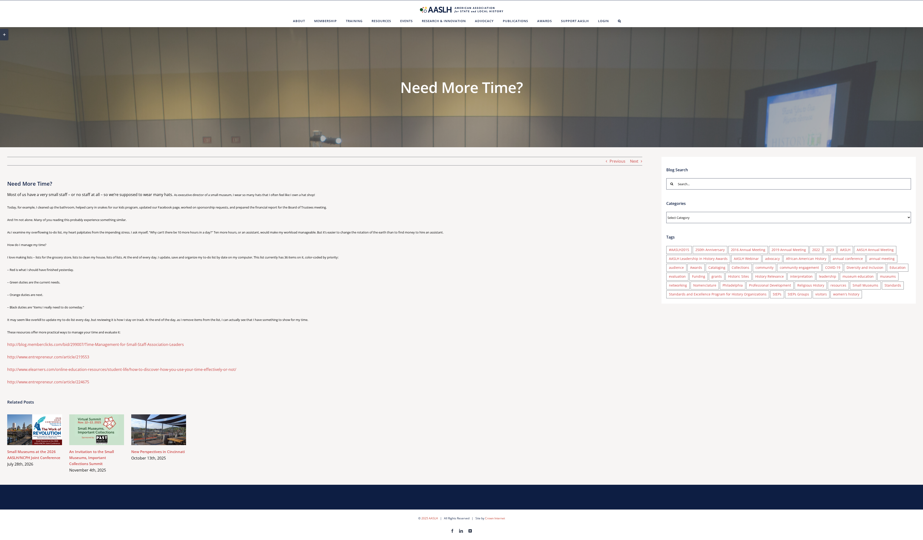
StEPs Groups (798, 294)
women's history (846, 294)
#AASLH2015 (679, 249)
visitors (821, 294)
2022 (816, 249)
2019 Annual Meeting (789, 249)
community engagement (799, 267)
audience (676, 267)
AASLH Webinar (746, 258)
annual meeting (882, 258)
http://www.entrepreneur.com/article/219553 (48, 357)
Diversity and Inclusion (865, 267)
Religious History (810, 285)
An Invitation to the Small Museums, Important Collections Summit (89, 429)
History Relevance (769, 276)
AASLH (845, 249)
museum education (858, 276)
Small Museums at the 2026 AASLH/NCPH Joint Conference (27, 429)
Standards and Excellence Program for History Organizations (718, 294)
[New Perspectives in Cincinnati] (158, 429)
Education (898, 267)
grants (716, 276)
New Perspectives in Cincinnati (151, 429)
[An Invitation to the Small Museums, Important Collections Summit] (96, 429)
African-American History (806, 258)
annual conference (848, 258)
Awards (696, 267)
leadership (827, 276)
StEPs (777, 294)
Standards (893, 285)
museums (888, 276)
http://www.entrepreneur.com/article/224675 (48, 382)
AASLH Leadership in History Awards (698, 258)
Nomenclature (704, 285)
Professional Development (770, 285)
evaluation (677, 276)
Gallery (41, 429)
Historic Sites (738, 276)
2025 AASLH (429, 518)
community (764, 267)
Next (634, 161)
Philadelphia (733, 285)
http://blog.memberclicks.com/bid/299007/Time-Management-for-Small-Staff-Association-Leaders (95, 344)
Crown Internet (495, 518)
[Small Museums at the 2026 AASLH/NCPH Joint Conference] (34, 429)
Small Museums (865, 285)
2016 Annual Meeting (748, 249)
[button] (619, 21)
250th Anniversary (710, 249)
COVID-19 (832, 267)
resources (838, 285)
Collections (740, 267)
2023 (830, 249)
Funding (698, 276)
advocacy (772, 258)
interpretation (801, 276)
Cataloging (716, 267)
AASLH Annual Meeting (875, 249)
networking (678, 285)
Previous (617, 161)
